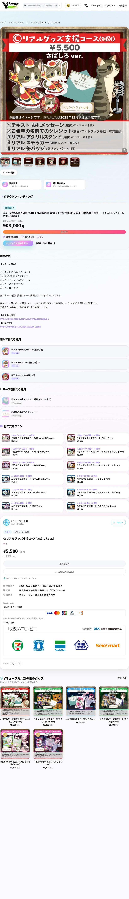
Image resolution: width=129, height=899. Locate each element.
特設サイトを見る (44, 243)
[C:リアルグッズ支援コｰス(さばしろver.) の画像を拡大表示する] (64, 91)
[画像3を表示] (28, 162)
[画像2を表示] (17, 162)
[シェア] (12, 663)
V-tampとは (97, 5)
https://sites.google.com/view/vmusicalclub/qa (24, 318)
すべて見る (121, 677)
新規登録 (122, 5)
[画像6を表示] (63, 162)
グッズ (3, 22)
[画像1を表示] (5, 162)
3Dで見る (10, 172)
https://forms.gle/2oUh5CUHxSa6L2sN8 (20, 326)
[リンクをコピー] (19, 663)
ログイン (109, 5)
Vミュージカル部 (16, 22)
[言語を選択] (86, 5)
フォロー (119, 522)
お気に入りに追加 (66, 571)
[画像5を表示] (52, 162)
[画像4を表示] (40, 162)
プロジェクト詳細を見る (17, 243)
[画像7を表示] (75, 162)
